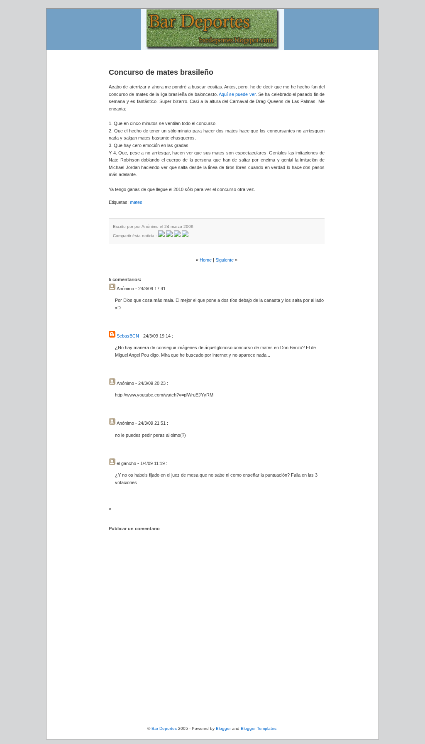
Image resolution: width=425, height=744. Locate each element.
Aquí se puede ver (237, 94)
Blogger (223, 728)
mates (136, 202)
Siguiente (224, 259)
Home (206, 259)
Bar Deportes (164, 728)
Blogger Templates (258, 728)
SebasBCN (128, 335)
